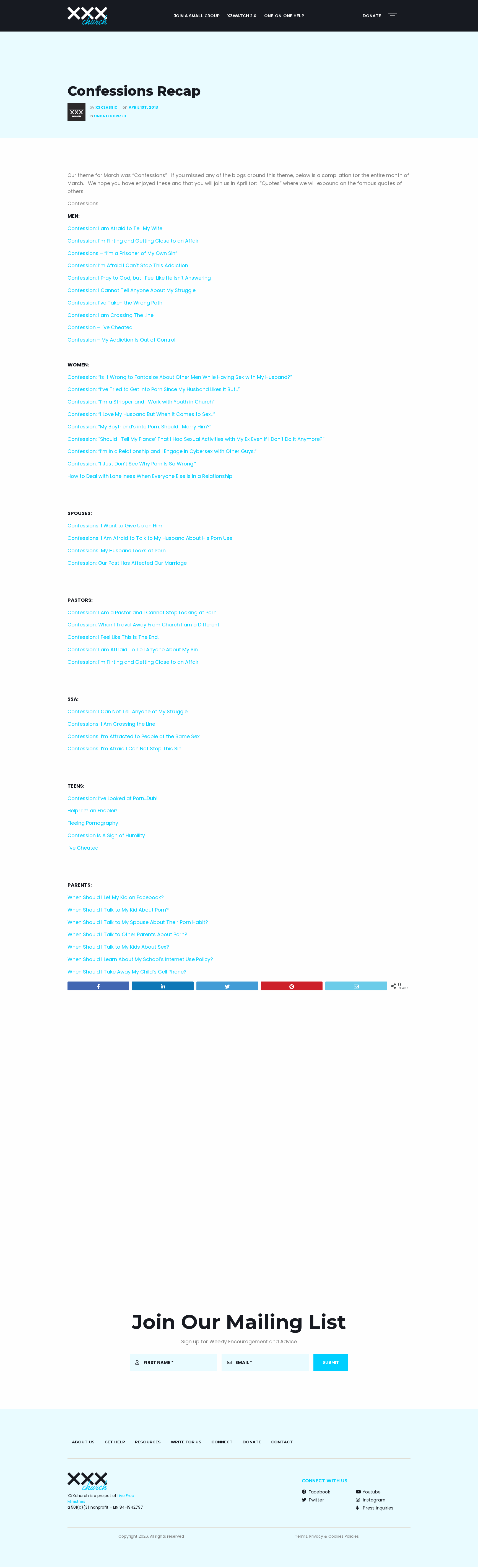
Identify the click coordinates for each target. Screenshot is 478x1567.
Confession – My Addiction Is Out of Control (121, 339)
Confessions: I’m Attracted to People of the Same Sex (133, 736)
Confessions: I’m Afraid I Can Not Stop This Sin (124, 748)
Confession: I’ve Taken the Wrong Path (114, 302)
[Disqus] (239, 1065)
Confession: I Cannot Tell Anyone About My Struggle (131, 290)
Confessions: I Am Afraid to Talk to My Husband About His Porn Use (149, 538)
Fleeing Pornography (92, 822)
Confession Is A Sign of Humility (106, 835)
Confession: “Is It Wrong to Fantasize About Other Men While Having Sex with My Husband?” (179, 377)
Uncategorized (110, 116)
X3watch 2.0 (241, 15)
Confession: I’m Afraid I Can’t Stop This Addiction (127, 265)
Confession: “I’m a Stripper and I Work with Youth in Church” (141, 401)
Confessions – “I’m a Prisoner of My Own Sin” (122, 253)
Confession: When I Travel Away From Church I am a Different (143, 624)
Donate (372, 15)
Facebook (318, 1492)
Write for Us (186, 1442)
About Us (83, 1442)
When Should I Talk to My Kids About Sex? (118, 946)
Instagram (373, 1500)
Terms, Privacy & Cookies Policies (327, 1536)
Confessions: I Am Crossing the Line (111, 723)
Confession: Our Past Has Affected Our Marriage (127, 562)
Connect (222, 1442)
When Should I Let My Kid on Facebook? (115, 897)
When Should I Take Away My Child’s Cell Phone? (126, 971)
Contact (282, 1442)
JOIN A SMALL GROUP (197, 15)
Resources (148, 1442)
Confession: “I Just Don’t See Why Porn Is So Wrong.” (131, 463)
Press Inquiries (377, 1508)
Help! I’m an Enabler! (92, 810)
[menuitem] (197, 15)
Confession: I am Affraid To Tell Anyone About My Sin (132, 649)
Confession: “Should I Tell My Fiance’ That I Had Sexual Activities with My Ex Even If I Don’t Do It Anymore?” (195, 439)
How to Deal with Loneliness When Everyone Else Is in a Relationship (149, 476)
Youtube (371, 1492)
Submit (331, 1362)
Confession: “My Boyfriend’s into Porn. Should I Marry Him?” (139, 426)
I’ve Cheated (82, 847)
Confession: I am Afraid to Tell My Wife (114, 228)
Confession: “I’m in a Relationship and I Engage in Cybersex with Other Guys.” (161, 451)
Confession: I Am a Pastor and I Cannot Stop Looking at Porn (142, 612)
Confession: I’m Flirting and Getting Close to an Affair (133, 240)
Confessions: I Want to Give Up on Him (114, 525)
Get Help (115, 1442)
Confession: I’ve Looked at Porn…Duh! (112, 798)
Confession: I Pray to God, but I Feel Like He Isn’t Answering (139, 277)
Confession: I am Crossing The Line (110, 315)
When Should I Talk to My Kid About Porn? (118, 909)
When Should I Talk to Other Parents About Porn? (127, 934)
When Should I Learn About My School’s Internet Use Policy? (140, 959)
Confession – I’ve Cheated (100, 327)
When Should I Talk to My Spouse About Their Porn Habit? (137, 922)
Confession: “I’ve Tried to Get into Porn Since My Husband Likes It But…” (153, 389)
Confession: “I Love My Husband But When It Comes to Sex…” (141, 414)
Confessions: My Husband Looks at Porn (116, 550)
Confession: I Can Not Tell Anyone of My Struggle (127, 711)
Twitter (315, 1500)
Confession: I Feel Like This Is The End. (113, 637)
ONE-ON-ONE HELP (284, 15)
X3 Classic (106, 107)
